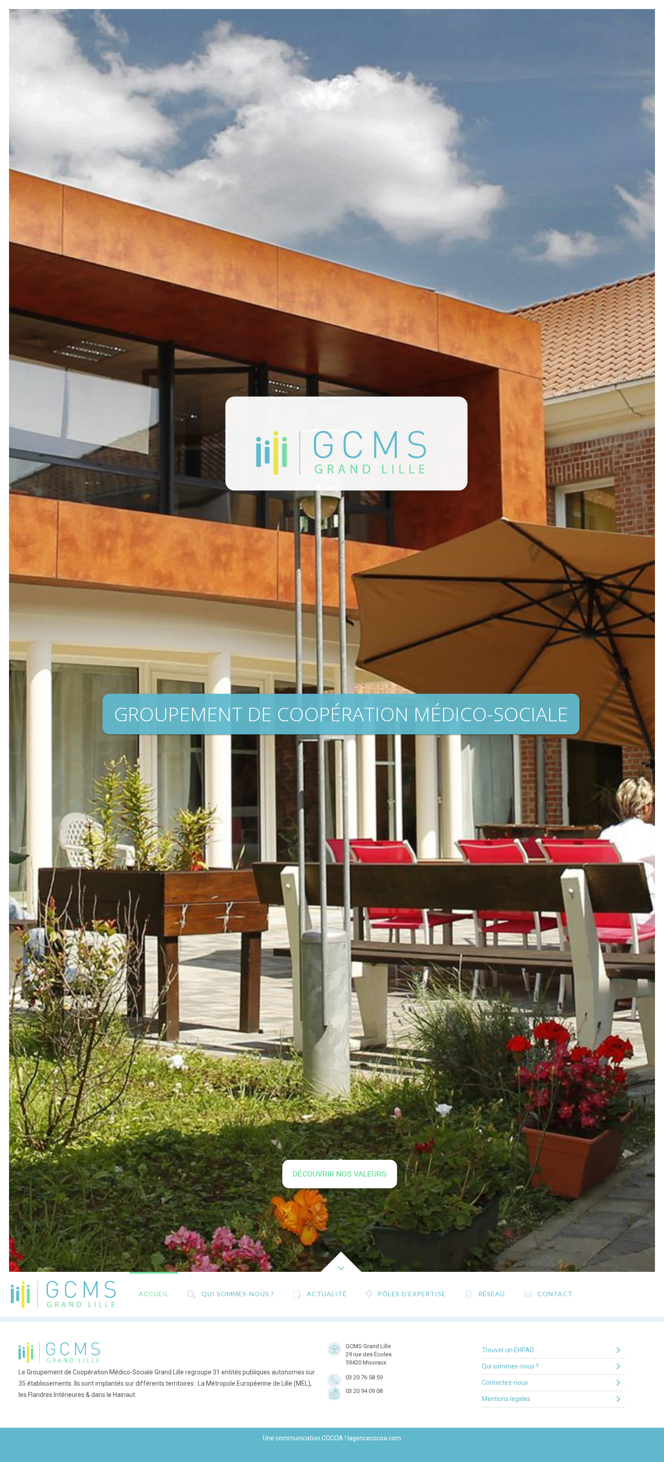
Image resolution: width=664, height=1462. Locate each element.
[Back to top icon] (620, 1443)
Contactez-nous (505, 1382)
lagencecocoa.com (374, 1438)
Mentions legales (506, 1398)
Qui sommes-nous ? (510, 1366)
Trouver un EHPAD (508, 1350)
